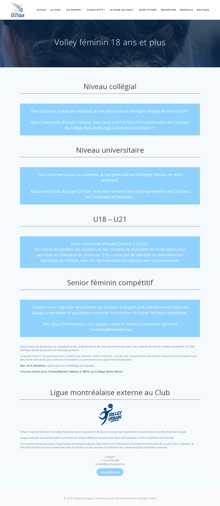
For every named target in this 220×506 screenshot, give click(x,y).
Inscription (168, 9)
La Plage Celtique (121, 9)
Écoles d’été (95, 9)
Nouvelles (186, 9)
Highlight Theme (146, 498)
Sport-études (148, 9)
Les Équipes (73, 9)
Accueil (41, 9)
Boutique (203, 9)
